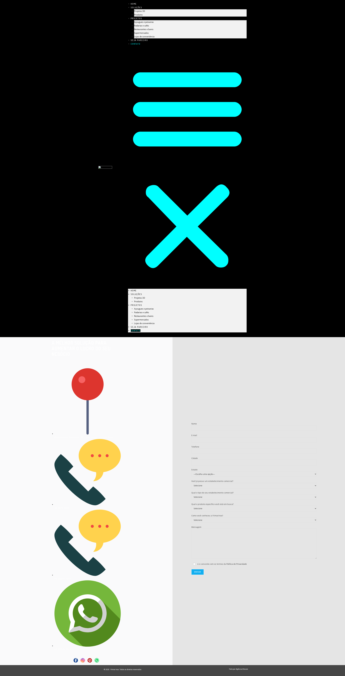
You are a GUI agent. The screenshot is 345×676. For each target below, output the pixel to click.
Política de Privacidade (236, 564)
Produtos (138, 301)
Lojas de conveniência (144, 323)
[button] (187, 167)
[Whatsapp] (96, 660)
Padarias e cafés (141, 25)
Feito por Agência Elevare (238, 669)
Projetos (136, 18)
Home (134, 290)
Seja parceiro (139, 327)
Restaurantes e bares (143, 29)
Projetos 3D (139, 11)
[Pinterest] (89, 660)
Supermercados (141, 33)
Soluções (136, 7)
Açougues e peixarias (144, 22)
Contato (135, 44)
